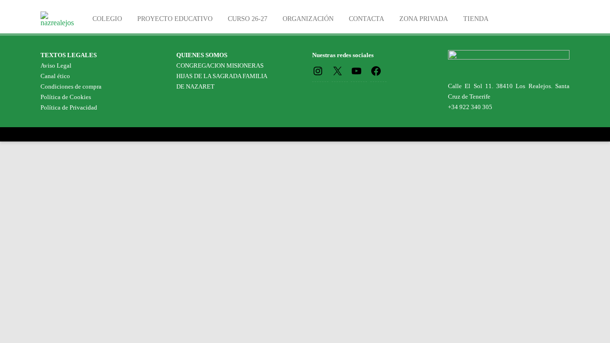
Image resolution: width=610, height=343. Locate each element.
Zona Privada (423, 18)
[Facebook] (376, 70)
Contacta (366, 18)
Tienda (475, 18)
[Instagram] (318, 70)
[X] (337, 70)
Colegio (107, 18)
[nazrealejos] (60, 23)
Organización (308, 18)
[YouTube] (356, 70)
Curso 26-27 (247, 18)
